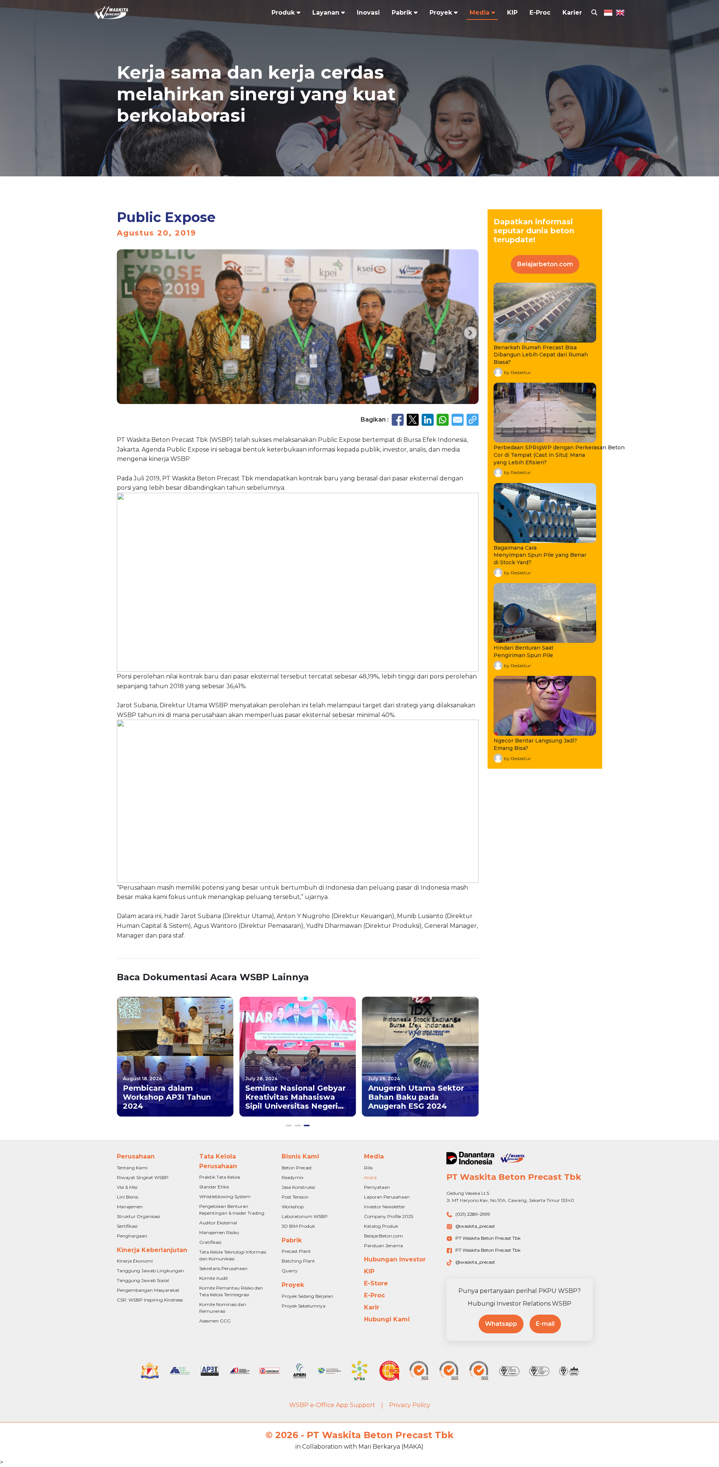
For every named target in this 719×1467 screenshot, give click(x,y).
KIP (512, 12)
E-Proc (540, 12)
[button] (289, 1125)
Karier (572, 12)
